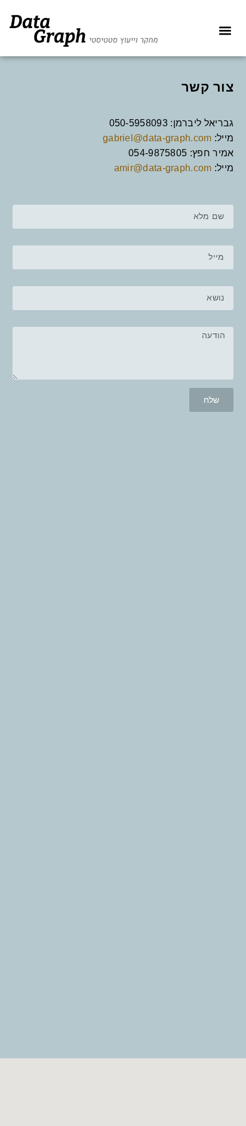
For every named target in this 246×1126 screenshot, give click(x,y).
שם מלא (218, 200)
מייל (225, 241)
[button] (225, 31)
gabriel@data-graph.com (157, 138)
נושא (224, 282)
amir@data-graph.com (163, 168)
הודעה (222, 322)
